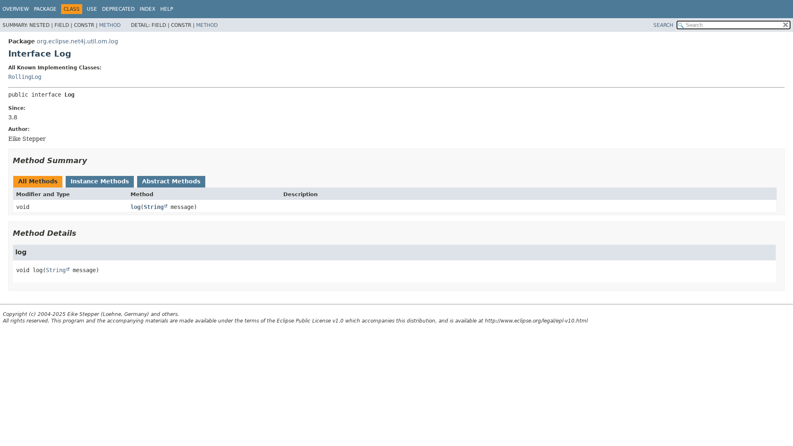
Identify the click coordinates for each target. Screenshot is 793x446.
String (154, 207)
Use (92, 9)
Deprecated (118, 9)
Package (45, 9)
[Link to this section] (93, 160)
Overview (15, 9)
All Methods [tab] (37, 181)
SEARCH (663, 25)
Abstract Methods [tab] (171, 181)
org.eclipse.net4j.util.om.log (77, 41)
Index (147, 9)
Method (110, 25)
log (135, 207)
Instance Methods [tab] (100, 181)
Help (166, 9)
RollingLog (24, 77)
